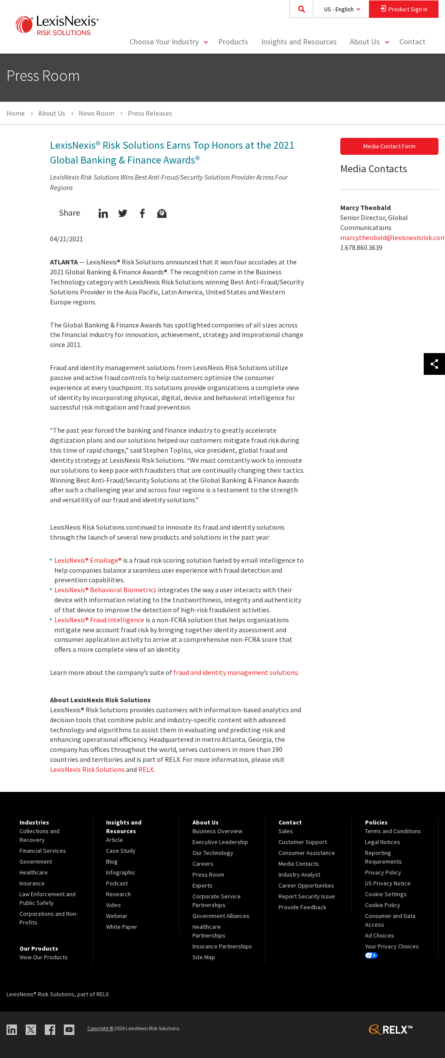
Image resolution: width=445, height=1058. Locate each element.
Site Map (204, 957)
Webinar (116, 916)
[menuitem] (233, 42)
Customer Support (303, 842)
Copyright (100, 1028)
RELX (145, 769)
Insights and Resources (299, 42)
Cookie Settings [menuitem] (386, 894)
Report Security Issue (307, 896)
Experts (203, 885)
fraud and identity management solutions (235, 672)
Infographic (121, 872)
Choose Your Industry (164, 42)
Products (233, 42)
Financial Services (43, 850)
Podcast (117, 883)
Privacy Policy (383, 872)
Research (118, 894)
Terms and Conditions (393, 831)
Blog (112, 861)
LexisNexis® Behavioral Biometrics (105, 589)
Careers (203, 864)
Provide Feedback (302, 907)
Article (114, 840)
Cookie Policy (382, 905)
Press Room (208, 874)
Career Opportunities (306, 885)
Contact (412, 42)
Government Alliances (221, 916)
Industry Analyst (299, 874)
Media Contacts (299, 864)
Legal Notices (382, 842)
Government (36, 861)
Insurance (32, 883)
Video (113, 905)
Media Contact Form (389, 146)
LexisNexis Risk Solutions (87, 769)
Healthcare (34, 872)
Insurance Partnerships (222, 946)
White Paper (121, 927)
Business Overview (217, 831)
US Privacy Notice (388, 883)
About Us (365, 42)
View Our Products (44, 957)
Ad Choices (379, 935)
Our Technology (213, 853)
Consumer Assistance (307, 853)
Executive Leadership (220, 842)
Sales (286, 831)
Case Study (121, 850)
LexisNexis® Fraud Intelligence (99, 619)
